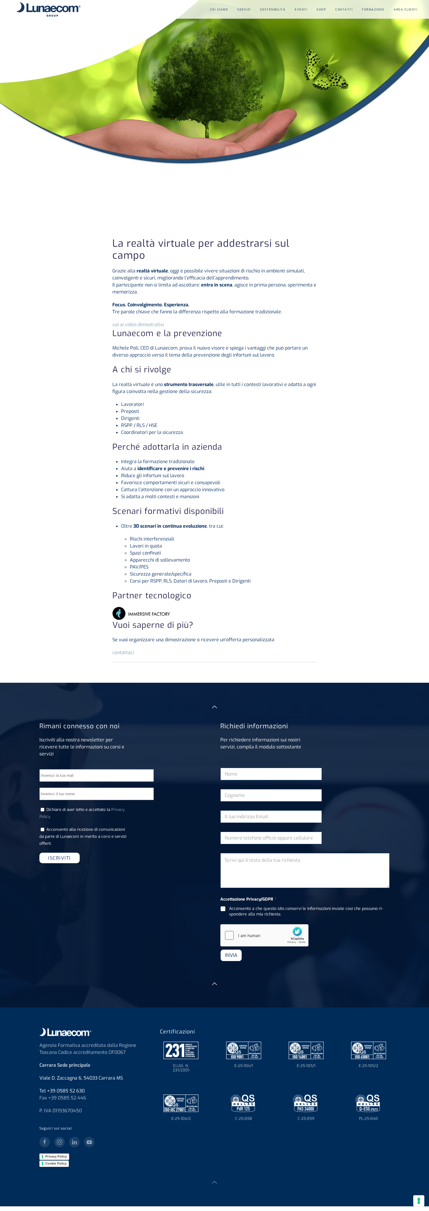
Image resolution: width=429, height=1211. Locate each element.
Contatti (344, 9)
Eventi (301, 9)
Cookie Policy (56, 1163)
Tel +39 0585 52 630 (62, 1091)
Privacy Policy (56, 1156)
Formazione (373, 9)
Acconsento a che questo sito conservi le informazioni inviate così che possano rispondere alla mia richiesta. (306, 911)
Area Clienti (405, 9)
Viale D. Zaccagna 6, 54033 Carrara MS (81, 1078)
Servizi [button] (244, 9)
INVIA (231, 955)
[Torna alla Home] (46, 9)
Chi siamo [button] (219, 9)
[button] (214, 707)
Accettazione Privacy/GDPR (248, 899)
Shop (321, 9)
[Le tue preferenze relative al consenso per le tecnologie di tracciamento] (418, 1200)
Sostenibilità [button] (273, 9)
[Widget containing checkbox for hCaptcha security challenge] (264, 935)
